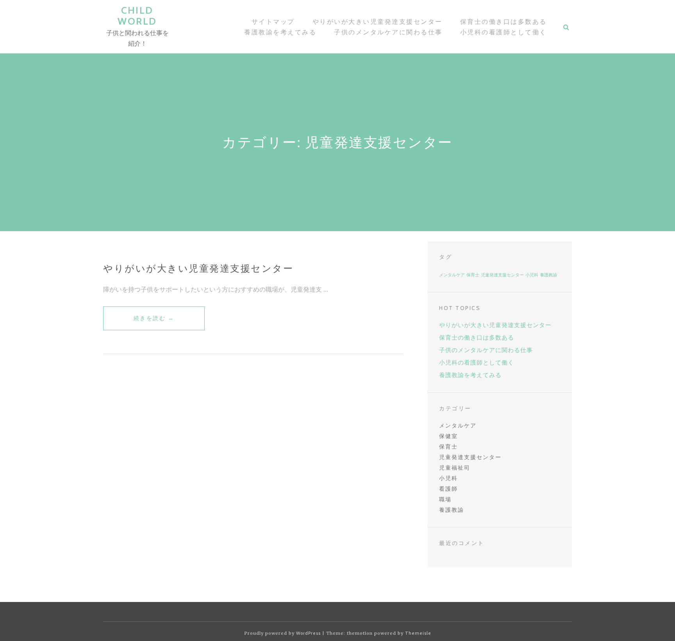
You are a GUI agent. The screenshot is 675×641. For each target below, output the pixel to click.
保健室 (448, 436)
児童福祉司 (454, 467)
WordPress (308, 633)
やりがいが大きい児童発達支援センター (377, 21)
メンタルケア (452, 275)
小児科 (531, 275)
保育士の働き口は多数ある (503, 21)
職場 (445, 499)
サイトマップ (273, 21)
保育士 (472, 275)
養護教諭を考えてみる (280, 32)
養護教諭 (548, 275)
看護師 (448, 488)
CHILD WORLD (137, 16)
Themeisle (418, 633)
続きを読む (154, 322)
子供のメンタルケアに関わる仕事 (388, 32)
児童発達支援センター (502, 275)
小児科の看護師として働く (503, 32)
